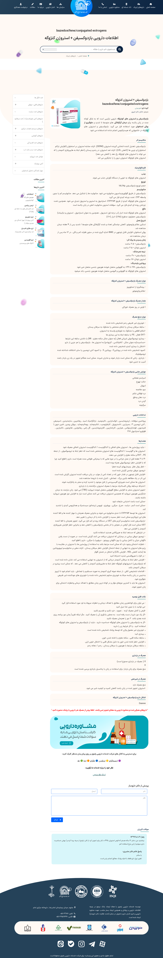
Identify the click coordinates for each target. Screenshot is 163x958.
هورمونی (138, 108)
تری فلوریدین (28, 240)
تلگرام (92, 760)
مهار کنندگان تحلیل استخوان (32, 170)
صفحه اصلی (82, 56)
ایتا (85, 760)
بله (79, 760)
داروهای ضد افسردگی (35, 142)
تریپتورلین (30, 194)
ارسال (56, 819)
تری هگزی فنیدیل (27, 228)
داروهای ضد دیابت (36, 111)
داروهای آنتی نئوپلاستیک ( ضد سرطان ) (29, 120)
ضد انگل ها (39, 97)
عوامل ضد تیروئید (36, 156)
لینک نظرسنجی (99, 774)
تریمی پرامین (28, 205)
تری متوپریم (29, 217)
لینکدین (102, 760)
